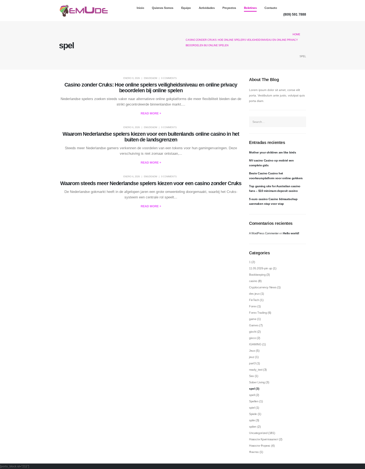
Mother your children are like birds (272, 152)
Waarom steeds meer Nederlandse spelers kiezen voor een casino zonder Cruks (150, 183)
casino (253, 281)
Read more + (151, 113)
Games (253, 325)
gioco (252, 338)
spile (252, 420)
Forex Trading (258, 312)
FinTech (254, 300)
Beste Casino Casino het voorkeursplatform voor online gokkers (276, 176)
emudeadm (150, 78)
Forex (252, 306)
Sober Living (257, 382)
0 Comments (169, 78)
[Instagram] (302, 8)
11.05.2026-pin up (260, 268)
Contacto (270, 7)
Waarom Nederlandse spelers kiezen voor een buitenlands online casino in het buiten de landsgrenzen (151, 136)
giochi (252, 331)
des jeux (254, 293)
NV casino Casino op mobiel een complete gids (271, 163)
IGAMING (255, 344)
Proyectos (229, 7)
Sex (251, 376)
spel (252, 388)
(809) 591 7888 (294, 14)
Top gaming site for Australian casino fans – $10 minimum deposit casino (274, 188)
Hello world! (291, 233)
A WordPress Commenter (264, 233)
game (252, 319)
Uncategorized (258, 433)
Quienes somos (162, 7)
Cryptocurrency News (262, 287)
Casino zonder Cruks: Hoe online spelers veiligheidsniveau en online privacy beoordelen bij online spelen (150, 87)
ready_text (256, 369)
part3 (252, 363)
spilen (252, 426)
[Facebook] (286, 8)
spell (252, 395)
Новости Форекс (259, 445)
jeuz (251, 357)
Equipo (186, 7)
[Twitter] (294, 8)
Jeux (252, 350)
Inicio (140, 7)
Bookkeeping (257, 274)
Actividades (207, 7)
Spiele (253, 414)
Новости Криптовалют (263, 439)
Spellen (254, 401)
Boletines (250, 7)
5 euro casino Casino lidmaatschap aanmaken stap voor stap (273, 201)
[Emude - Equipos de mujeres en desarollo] (84, 10)
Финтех (254, 452)
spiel (252, 407)
